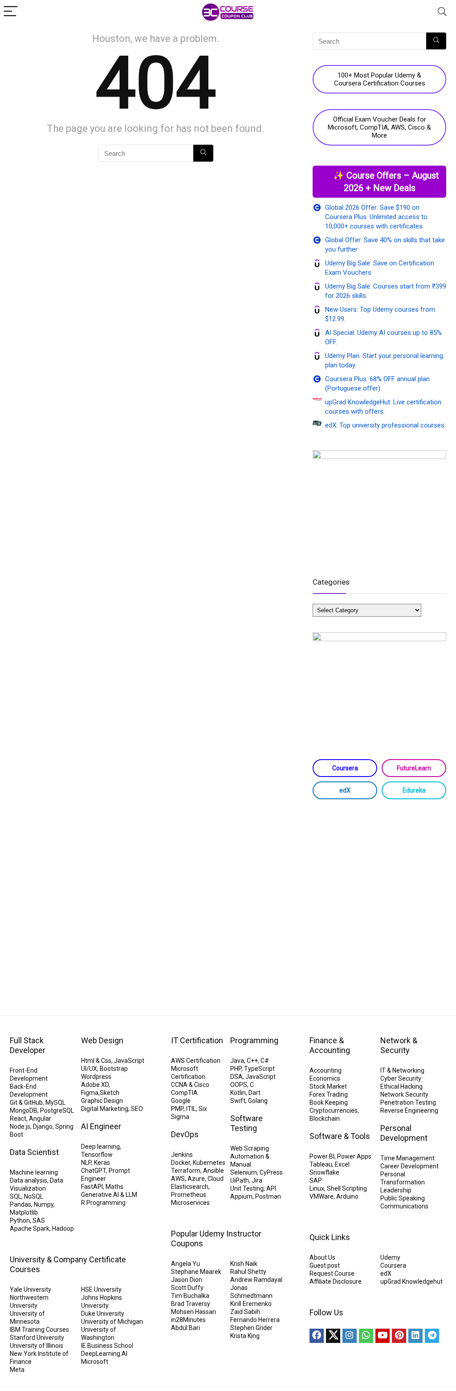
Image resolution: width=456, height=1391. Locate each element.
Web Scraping (249, 1148)
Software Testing (246, 1123)
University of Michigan (112, 1321)
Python (20, 1220)
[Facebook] (316, 1336)
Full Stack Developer (27, 1045)
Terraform (185, 1170)
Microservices (190, 1202)
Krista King (245, 1335)
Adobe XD (95, 1084)
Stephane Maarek (196, 1271)
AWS (178, 1178)
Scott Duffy (187, 1287)
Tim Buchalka (190, 1295)
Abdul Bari (185, 1327)
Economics (324, 1078)
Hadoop (63, 1228)
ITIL (191, 1108)
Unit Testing (247, 1188)
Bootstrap (114, 1068)
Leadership (395, 1190)
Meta (17, 1369)
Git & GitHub (26, 1102)
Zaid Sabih (245, 1311)
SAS (39, 1220)
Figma (89, 1092)
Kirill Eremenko (251, 1303)
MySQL (55, 1102)
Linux (316, 1188)
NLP (86, 1162)
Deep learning (100, 1146)
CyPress (271, 1172)
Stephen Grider (251, 1327)
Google (181, 1100)
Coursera (345, 768)
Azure (196, 1178)
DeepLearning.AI (104, 1353)
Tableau (320, 1164)
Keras (102, 1162)
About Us (322, 1257)
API (271, 1188)
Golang (258, 1100)
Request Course (331, 1273)
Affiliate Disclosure (335, 1281)
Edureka (414, 790)
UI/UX (89, 1068)
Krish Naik (243, 1263)
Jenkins (182, 1154)
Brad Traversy (190, 1303)
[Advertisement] (379, 870)
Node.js (20, 1126)
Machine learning (34, 1172)
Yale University (30, 1289)
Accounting (325, 1070)
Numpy (43, 1204)
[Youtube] (382, 1336)
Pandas (20, 1204)
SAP (315, 1180)
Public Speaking (402, 1198)
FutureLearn (414, 768)
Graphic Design (102, 1100)
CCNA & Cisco (190, 1084)
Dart (254, 1092)
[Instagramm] (349, 1336)
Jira (257, 1180)
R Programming (103, 1202)
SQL (15, 1196)
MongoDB (23, 1110)
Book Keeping (328, 1102)
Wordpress (96, 1076)
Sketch (109, 1092)
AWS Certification (195, 1060)
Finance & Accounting (329, 1045)
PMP (177, 1108)
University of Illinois (36, 1345)
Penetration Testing (408, 1102)
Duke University (102, 1313)
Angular (40, 1118)
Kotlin (238, 1092)
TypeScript (259, 1068)
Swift (237, 1100)
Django (43, 1126)
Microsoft (94, 1361)
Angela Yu (185, 1263)
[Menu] (10, 12)
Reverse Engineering (409, 1110)
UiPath (239, 1180)
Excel (342, 1164)
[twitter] (333, 1336)
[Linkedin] (415, 1336)
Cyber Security (400, 1078)
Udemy (390, 1257)
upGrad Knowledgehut (411, 1281)
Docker (180, 1162)
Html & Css (96, 1060)
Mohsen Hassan (193, 1311)
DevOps (185, 1134)
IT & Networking (402, 1070)
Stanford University (37, 1337)
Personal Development (404, 1133)
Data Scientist (34, 1152)
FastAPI (92, 1186)
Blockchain (324, 1118)
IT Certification (197, 1040)
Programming (254, 1040)
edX (344, 790)
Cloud (216, 1178)
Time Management (407, 1158)
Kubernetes (209, 1162)
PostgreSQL (57, 1110)
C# (265, 1060)
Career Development (409, 1166)
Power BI (321, 1156)
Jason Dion (186, 1279)
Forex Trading (328, 1094)
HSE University (101, 1289)
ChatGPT (93, 1170)
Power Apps (354, 1156)
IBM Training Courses (39, 1329)
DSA (236, 1076)
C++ (252, 1060)
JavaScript (129, 1060)
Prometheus (188, 1194)
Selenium (243, 1172)
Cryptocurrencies (333, 1110)
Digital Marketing (104, 1108)
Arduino (347, 1196)
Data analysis (28, 1180)
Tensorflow (97, 1154)
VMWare (321, 1196)
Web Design (102, 1040)
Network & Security (398, 1045)
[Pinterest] (399, 1336)
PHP (235, 1068)
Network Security (404, 1094)
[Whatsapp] (366, 1336)
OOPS (238, 1084)
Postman (268, 1196)
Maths (114, 1186)
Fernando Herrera (255, 1319)
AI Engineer (101, 1126)
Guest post (324, 1265)
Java (237, 1060)
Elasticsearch (189, 1186)
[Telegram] (432, 1336)
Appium (241, 1196)
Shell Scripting (347, 1188)
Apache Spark (29, 1228)
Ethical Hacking (401, 1086)
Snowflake (324, 1172)
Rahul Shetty (248, 1271)
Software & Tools (339, 1136)
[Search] (442, 12)
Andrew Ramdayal (256, 1279)
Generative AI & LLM (109, 1194)
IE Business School (107, 1345)
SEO (137, 1108)
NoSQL (33, 1196)
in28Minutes (188, 1319)
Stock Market (328, 1086)
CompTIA (184, 1092)
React (18, 1118)
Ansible (213, 1170)
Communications (404, 1206)
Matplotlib (24, 1212)
